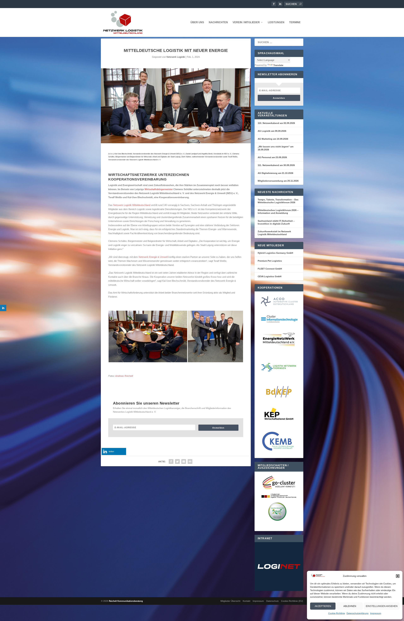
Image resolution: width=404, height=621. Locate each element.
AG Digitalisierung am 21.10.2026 (275, 173)
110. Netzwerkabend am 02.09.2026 (276, 123)
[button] (397, 576)
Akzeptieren (323, 606)
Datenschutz (272, 601)
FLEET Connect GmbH (270, 268)
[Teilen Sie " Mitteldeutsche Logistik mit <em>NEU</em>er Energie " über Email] (184, 461)
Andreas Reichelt (124, 376)
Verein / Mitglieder (246, 22)
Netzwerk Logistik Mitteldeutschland (131, 205)
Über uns (197, 22)
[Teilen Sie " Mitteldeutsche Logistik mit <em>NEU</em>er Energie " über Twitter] (177, 461)
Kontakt (246, 601)
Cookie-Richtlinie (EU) (292, 601)
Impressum (375, 613)
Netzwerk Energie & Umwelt (153, 257)
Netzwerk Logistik (175, 57)
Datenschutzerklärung (357, 613)
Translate (278, 65)
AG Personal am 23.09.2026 (272, 157)
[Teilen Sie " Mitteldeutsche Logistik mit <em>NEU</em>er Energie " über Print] (190, 461)
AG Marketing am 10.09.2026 (273, 139)
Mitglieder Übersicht (230, 601)
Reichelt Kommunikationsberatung (126, 601)
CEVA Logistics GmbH (269, 276)
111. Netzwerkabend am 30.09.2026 (276, 165)
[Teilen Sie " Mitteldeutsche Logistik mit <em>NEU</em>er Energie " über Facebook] (171, 461)
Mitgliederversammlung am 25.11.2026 (278, 181)
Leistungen (276, 22)
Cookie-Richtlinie (336, 613)
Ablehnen (349, 606)
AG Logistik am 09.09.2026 (272, 131)
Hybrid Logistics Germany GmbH (275, 253)
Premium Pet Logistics (270, 261)
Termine (295, 22)
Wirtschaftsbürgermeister (159, 189)
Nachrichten (218, 22)
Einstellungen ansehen (382, 606)
